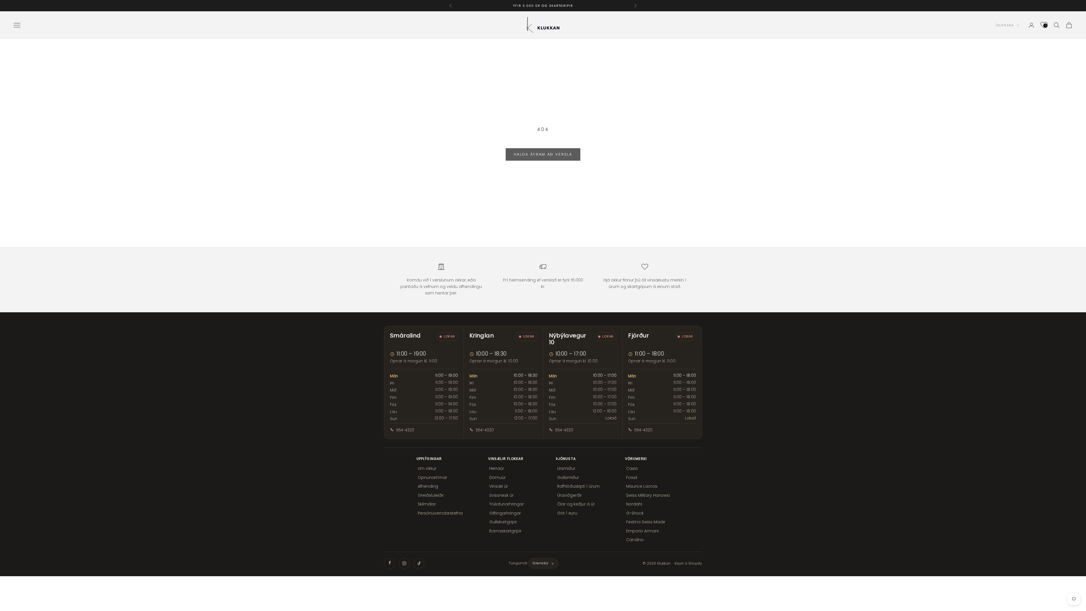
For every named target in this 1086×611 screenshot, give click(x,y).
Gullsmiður (568, 477)
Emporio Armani (642, 531)
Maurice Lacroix (641, 486)
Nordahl (634, 504)
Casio (632, 468)
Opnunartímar (432, 477)
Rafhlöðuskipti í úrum (578, 486)
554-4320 (405, 430)
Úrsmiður (566, 468)
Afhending (428, 486)
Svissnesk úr (501, 495)
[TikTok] (418, 563)
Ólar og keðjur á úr (576, 504)
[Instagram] (404, 563)
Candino (635, 540)
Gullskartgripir (503, 522)
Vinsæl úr (498, 486)
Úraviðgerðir (569, 495)
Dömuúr (497, 477)
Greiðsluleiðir (431, 495)
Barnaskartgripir (505, 531)
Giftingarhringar (505, 513)
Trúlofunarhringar (506, 504)
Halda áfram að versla (543, 154)
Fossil (631, 477)
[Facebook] (389, 563)
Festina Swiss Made (645, 522)
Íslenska (1005, 25)
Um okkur (427, 468)
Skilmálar (427, 504)
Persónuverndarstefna (440, 513)
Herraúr (496, 468)
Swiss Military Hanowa (648, 495)
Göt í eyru (567, 513)
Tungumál (518, 563)
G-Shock (635, 513)
